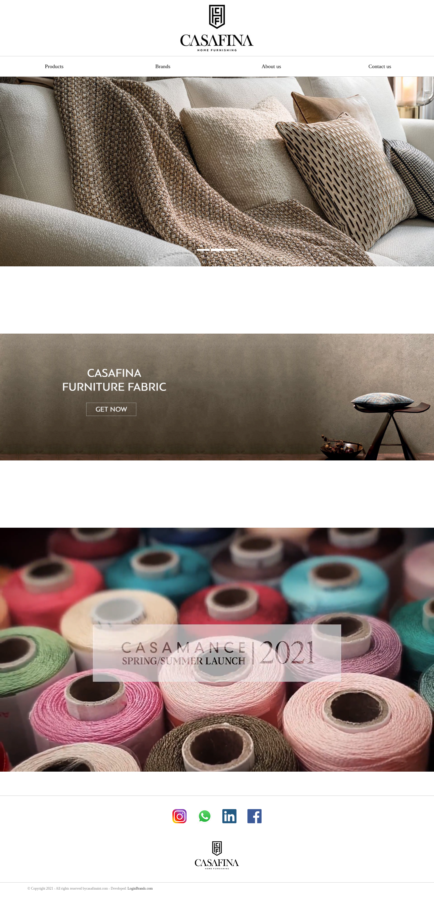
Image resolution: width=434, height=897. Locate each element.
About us (271, 66)
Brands (162, 66)
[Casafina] (217, 28)
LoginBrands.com (140, 888)
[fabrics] (217, 524)
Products (54, 66)
